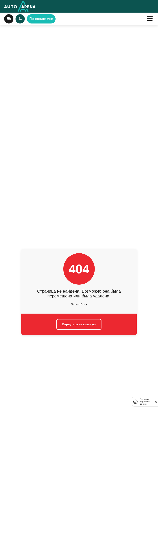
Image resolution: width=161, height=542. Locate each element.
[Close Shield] (156, 402)
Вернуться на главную (79, 324)
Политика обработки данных (145, 401)
